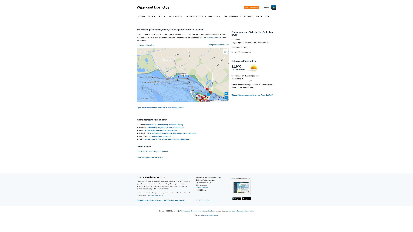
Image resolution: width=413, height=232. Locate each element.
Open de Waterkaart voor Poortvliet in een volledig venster (160, 108)
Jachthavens (175, 16)
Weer (151, 16)
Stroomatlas (201, 211)
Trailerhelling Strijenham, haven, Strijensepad (165, 127)
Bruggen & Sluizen (194, 16)
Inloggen (266, 7)
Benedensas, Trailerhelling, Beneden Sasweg (164, 125)
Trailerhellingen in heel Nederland (150, 157)
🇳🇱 (267, 16)
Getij (161, 16)
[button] (197, 98)
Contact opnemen (202, 187)
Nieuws (141, 16)
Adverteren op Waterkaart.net (174, 200)
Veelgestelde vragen (203, 200)
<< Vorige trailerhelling (145, 45)
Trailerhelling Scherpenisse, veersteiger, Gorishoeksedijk (173, 133)
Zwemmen (248, 16)
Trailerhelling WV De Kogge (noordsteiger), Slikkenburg (167, 139)
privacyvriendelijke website (210, 215)
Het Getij (211, 211)
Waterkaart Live (184, 211)
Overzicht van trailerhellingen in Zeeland (152, 151)
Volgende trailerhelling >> (219, 45)
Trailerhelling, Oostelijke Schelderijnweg (161, 130)
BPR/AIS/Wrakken (231, 16)
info (258, 16)
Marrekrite (213, 16)
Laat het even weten (210, 37)
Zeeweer (194, 211)
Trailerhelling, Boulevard (161, 136)
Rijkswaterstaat (224, 101)
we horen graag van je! (155, 195)
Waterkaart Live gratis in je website (149, 200)
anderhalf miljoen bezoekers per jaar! (241, 211)
